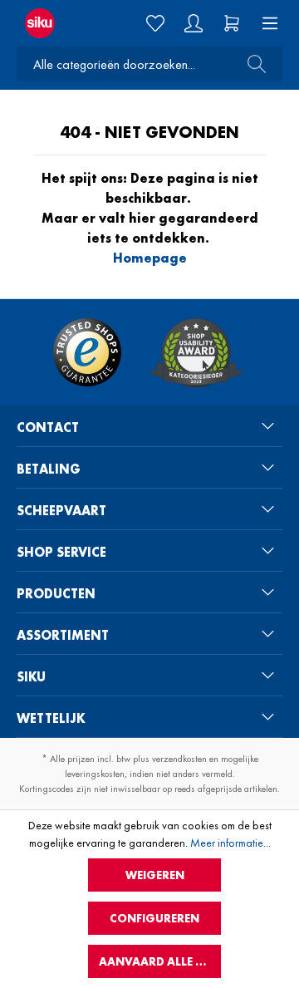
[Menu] (265, 23)
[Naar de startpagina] (49, 23)
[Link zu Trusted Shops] (87, 352)
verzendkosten (179, 758)
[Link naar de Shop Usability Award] (196, 352)
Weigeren (154, 875)
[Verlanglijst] (155, 23)
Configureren (154, 918)
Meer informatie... (230, 842)
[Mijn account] (193, 23)
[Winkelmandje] (232, 23)
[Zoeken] (252, 64)
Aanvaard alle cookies (160, 961)
